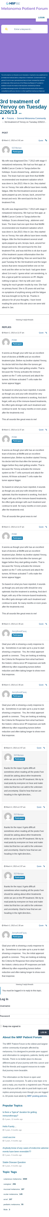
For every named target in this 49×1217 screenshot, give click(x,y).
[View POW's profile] (6, 345)
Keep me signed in (12, 1026)
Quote (41, 141)
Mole (7, 1209)
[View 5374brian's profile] (6, 153)
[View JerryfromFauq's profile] (6, 636)
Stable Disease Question (14, 1162)
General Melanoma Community (31, 118)
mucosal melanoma (14, 1189)
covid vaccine (9, 1137)
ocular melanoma (13, 1194)
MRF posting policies (37, 1096)
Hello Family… (9, 1126)
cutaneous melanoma (15, 1179)
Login (41, 17)
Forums (10, 118)
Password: (5, 1016)
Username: (5, 1006)
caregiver (10, 1184)
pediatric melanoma (13, 1204)
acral (8, 1199)
